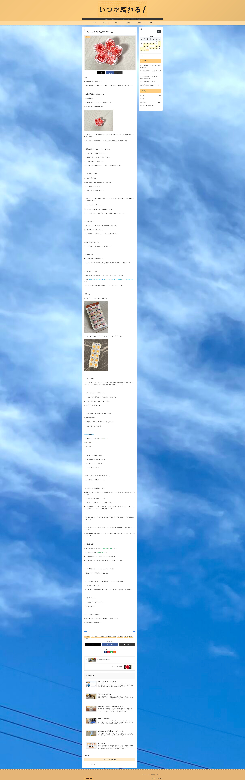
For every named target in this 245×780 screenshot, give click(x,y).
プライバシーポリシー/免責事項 (148, 774)
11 (144, 46)
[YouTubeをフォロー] (108, 652)
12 (147, 46)
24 (141, 50)
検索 (141, 29)
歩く (115, 636)
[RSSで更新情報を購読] (114, 652)
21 (153, 48)
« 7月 (141, 55)
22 (156, 48)
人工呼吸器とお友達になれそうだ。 (150, 85)
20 (150, 48)
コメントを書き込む (109, 760)
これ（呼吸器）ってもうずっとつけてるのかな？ (150, 66)
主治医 (97, 636)
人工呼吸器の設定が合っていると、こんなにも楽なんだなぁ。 (150, 77)
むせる (93, 636)
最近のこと (88, 636)
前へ (85, 631)
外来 (106, 636)
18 (144, 48)
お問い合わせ (158, 774)
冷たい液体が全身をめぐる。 (148, 81)
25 (144, 50)
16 (159, 46)
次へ (134, 631)
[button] (118, 72)
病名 (118, 636)
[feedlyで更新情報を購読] (111, 652)
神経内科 (126, 636)
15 (156, 46)
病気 (122, 636)
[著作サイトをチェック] (105, 652)
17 (141, 48)
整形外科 (110, 636)
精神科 (131, 636)
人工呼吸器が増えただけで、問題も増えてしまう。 (150, 72)
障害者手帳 (88, 638)
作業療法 (102, 636)
